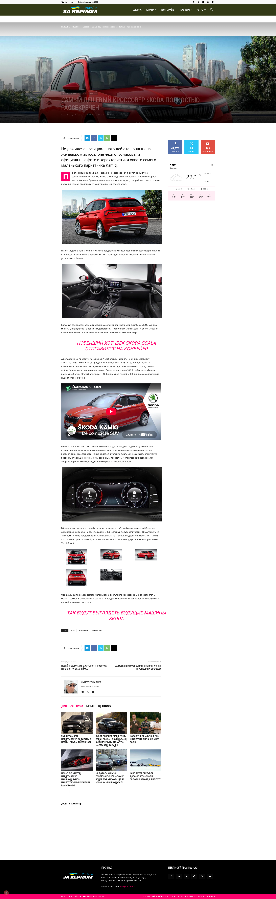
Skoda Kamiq (83, 631)
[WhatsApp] (107, 138)
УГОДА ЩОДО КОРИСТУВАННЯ (191, 896)
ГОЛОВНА (136, 9)
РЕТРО (200, 9)
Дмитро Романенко (76, 115)
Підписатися (208, 141)
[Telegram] (203, 2)
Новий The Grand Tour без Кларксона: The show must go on (144, 739)
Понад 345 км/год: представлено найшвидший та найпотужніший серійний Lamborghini (75, 779)
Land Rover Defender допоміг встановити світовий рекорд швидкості (145, 776)
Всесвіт (86, 27)
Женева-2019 (92, 93)
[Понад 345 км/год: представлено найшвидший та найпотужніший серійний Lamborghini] (77, 760)
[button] (211, 10)
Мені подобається (175, 142)
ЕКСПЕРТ (185, 9)
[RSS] (198, 2)
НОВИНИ (149, 9)
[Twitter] (208, 2)
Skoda (72, 631)
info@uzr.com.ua (127, 886)
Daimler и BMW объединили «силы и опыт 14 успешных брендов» (138, 667)
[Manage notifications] (6, 892)
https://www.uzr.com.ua (90, 686)
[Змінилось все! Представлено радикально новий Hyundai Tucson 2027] (77, 723)
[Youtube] (212, 2)
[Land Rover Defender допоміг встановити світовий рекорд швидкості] (145, 760)
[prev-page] (63, 791)
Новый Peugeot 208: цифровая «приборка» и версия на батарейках (84, 667)
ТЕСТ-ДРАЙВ (167, 9)
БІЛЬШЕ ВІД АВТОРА (98, 706)
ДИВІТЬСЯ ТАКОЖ (72, 706)
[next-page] (67, 791)
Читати (191, 141)
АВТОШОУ (82, 93)
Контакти (211, 896)
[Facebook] (189, 2)
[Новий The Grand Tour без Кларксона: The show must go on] (145, 723)
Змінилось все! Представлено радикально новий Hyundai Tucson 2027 (76, 739)
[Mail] (193, 2)
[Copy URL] (114, 138)
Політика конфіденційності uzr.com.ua (159, 896)
